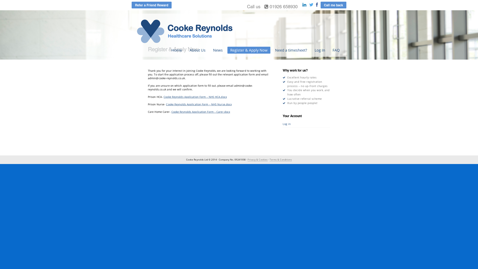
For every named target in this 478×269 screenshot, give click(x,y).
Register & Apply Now (249, 50)
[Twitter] (311, 4)
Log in (287, 124)
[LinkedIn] (304, 4)
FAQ (336, 50)
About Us (198, 50)
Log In (320, 50)
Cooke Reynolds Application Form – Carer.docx (200, 112)
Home (176, 50)
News (218, 50)
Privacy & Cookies (258, 159)
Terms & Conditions (281, 159)
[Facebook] (317, 4)
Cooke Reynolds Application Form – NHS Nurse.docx (199, 104)
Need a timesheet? (291, 50)
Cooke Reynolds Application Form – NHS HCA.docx (195, 97)
